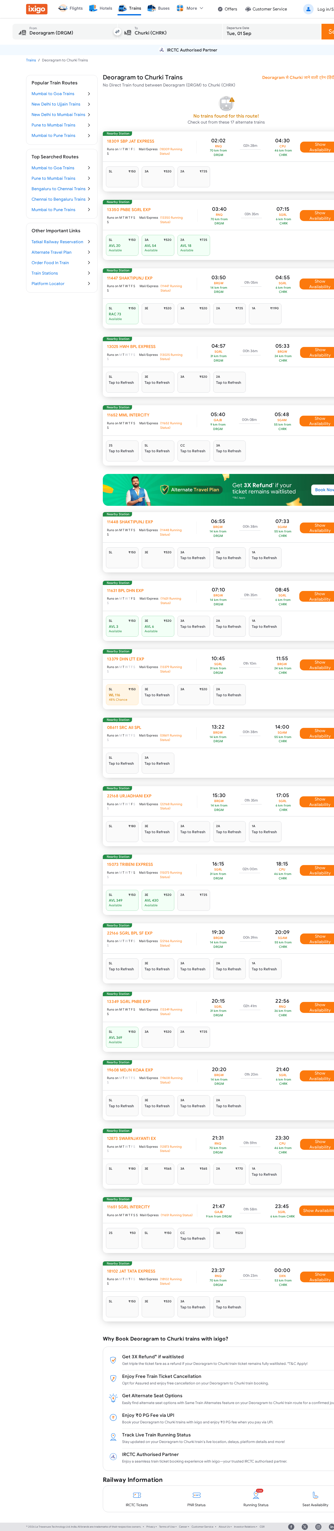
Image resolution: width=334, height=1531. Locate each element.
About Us (224, 1526)
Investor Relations (244, 1526)
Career (183, 1526)
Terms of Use (167, 1526)
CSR (262, 1526)
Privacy (150, 1526)
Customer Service (202, 1526)
